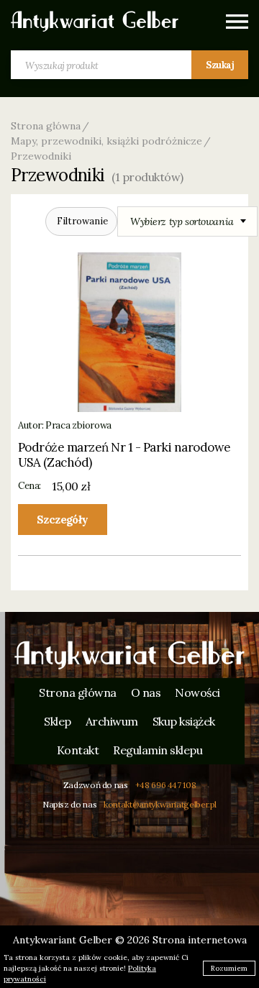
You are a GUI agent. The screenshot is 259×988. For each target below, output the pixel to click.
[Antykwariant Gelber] (129, 655)
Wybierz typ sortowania (182, 221)
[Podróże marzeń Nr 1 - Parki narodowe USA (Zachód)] (130, 332)
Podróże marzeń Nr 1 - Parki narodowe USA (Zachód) (124, 455)
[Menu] (237, 21)
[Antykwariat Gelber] (94, 21)
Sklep (57, 721)
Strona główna (46, 125)
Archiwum (112, 721)
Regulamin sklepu (157, 750)
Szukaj (220, 65)
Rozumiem (229, 968)
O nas (146, 692)
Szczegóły (62, 519)
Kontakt (78, 750)
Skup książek (184, 721)
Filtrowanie (82, 221)
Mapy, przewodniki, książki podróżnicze (106, 140)
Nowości (197, 692)
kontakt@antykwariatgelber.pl (160, 804)
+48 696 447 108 (165, 784)
